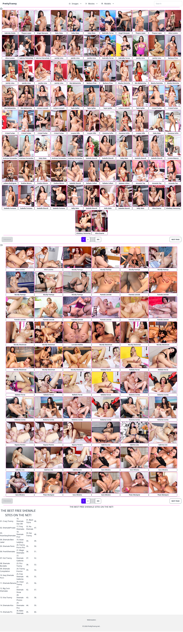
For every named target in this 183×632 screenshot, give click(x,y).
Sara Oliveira (105, 470)
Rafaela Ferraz (106, 370)
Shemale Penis (9, 546)
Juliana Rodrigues (10, 183)
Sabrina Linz (105, 445)
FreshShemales (9, 551)
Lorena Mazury (173, 158)
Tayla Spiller (75, 108)
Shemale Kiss (8, 605)
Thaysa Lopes (26, 33)
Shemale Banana (9, 583)
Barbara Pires (173, 58)
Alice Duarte (156, 208)
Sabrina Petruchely (26, 58)
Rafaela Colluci (91, 183)
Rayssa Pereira (20, 445)
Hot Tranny (7, 558)
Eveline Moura (26, 183)
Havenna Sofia (108, 133)
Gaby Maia (59, 33)
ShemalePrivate (9, 528)
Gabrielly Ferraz (108, 33)
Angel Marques (42, 33)
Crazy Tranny (8, 521)
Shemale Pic (7, 612)
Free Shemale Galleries (20, 576)
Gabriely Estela (10, 33)
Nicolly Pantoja (77, 270)
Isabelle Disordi (91, 158)
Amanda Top (140, 183)
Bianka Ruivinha (124, 83)
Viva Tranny (7, 597)
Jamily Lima (59, 58)
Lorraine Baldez (77, 345)
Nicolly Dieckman (20, 345)
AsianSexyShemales (8, 535)
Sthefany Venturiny (173, 208)
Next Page (175, 239)
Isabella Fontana (10, 208)
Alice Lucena (173, 33)
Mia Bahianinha (75, 83)
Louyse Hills (75, 133)
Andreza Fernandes (10, 158)
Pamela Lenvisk (106, 295)
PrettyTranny (10, 3)
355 (98, 239)
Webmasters (91, 620)
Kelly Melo (75, 208)
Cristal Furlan (157, 108)
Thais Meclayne (48, 495)
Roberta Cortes (134, 395)
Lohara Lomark (42, 108)
